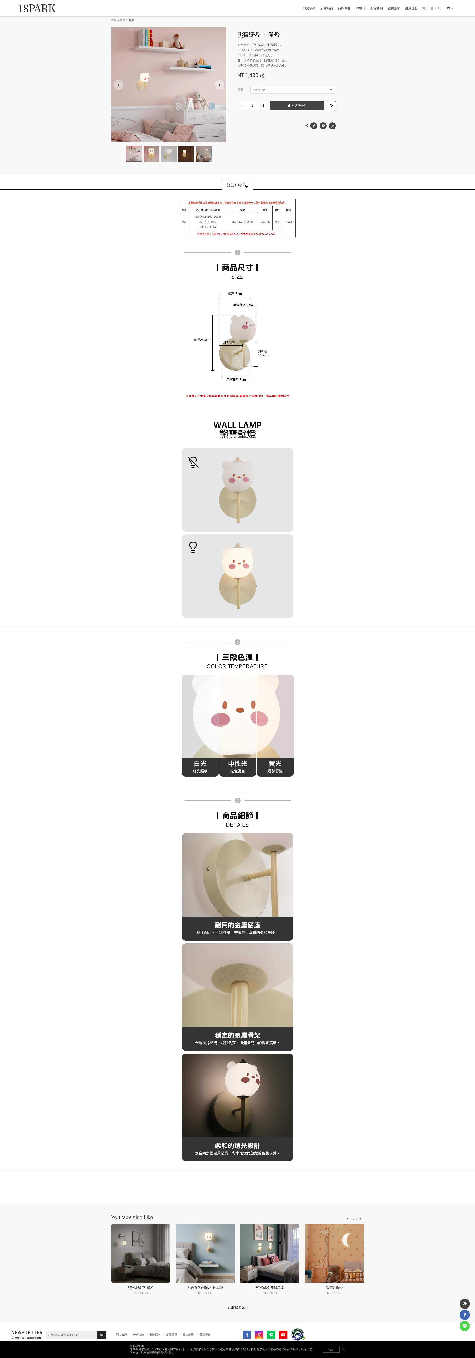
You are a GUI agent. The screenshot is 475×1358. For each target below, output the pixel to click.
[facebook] (465, 1315)
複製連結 (332, 125)
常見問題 (171, 1334)
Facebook (313, 125)
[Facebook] (247, 1335)
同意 (331, 1349)
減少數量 (241, 105)
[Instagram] (259, 1335)
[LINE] (271, 1335)
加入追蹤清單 (331, 105)
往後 (360, 1218)
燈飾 (122, 20)
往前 (347, 1218)
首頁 (114, 20)
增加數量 (263, 105)
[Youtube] (283, 1335)
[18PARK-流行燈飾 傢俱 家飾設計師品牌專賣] (37, 8)
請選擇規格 (259, 89)
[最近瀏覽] (465, 1304)
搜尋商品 (440, 8)
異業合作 (205, 1334)
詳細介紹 (234, 185)
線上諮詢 (188, 1334)
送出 (101, 1335)
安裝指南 (154, 1334)
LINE (323, 125)
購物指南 (138, 1334)
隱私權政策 (165, 1352)
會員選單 (433, 8)
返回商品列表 (238, 1307)
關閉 (343, 1349)
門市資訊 (121, 1334)
